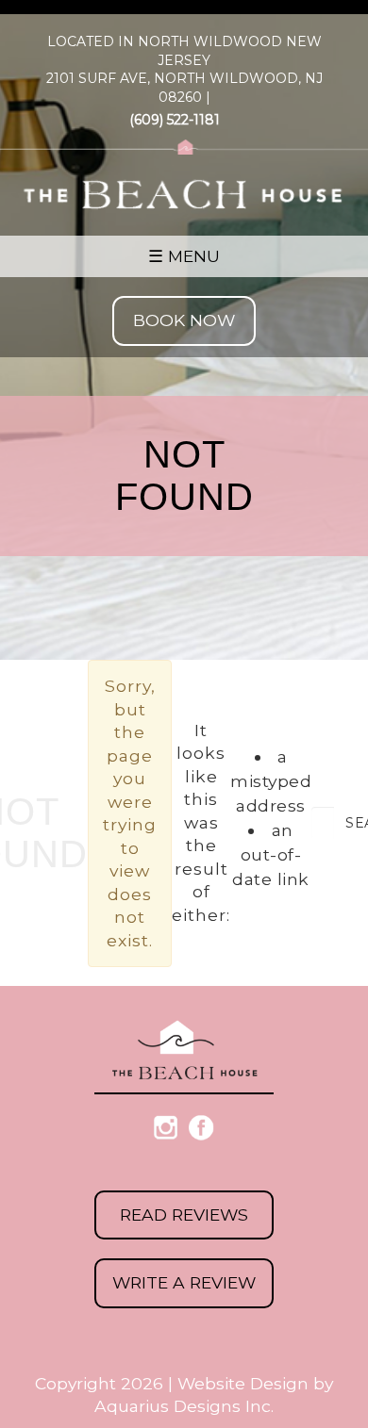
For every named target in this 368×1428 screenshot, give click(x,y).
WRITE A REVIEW (184, 1282)
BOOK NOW (184, 320)
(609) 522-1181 (174, 119)
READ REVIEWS (184, 1214)
